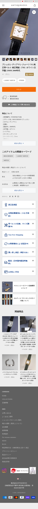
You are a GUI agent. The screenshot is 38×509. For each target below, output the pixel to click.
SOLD (19, 89)
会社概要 (5, 427)
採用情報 (5, 430)
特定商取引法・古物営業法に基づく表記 (15, 448)
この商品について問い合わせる (20, 104)
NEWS (4, 441)
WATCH (6, 160)
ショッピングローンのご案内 (11, 420)
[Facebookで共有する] (10, 196)
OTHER (21, 80)
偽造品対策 (6, 461)
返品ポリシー (6, 455)
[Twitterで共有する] (13, 196)
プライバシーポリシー (9, 451)
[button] (19, 205)
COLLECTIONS (7, 399)
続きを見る (18, 143)
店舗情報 (5, 402)
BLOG (4, 444)
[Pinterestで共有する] (15, 196)
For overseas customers (9, 437)
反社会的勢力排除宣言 (9, 458)
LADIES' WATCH (9, 80)
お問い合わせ (6, 413)
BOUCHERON (8, 156)
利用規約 (5, 434)
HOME (4, 396)
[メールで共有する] (18, 196)
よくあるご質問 (7, 416)
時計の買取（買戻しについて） (12, 423)
